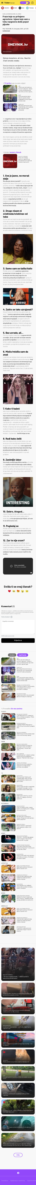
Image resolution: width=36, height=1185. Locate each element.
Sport (23, 7)
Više (18, 1155)
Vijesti (15, 7)
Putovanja (31, 7)
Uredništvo (4, 1180)
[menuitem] (33, 3)
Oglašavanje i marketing (17, 1180)
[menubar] (33, 2)
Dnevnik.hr (7, 7)
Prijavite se (18, 640)
